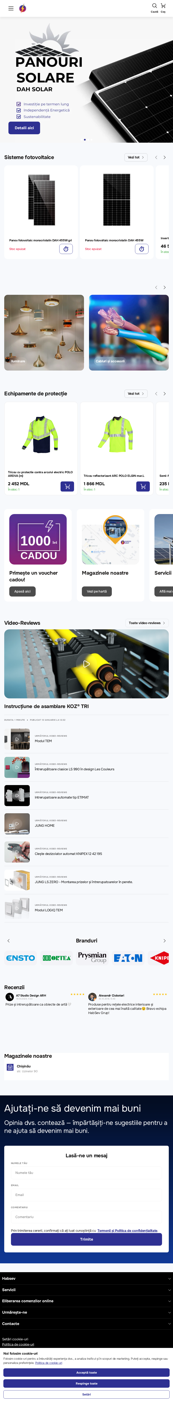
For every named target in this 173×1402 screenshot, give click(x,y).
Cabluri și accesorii (110, 361)
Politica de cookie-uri (18, 1344)
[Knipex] (128, 958)
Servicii (9, 1290)
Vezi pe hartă (97, 591)
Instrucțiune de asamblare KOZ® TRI (46, 706)
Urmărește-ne (14, 1312)
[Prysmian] (56, 958)
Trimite (86, 1239)
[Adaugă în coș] (66, 249)
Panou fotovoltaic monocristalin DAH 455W (114, 240)
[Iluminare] (44, 333)
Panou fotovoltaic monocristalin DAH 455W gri (40, 240)
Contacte (10, 1324)
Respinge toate (86, 1383)
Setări (86, 1394)
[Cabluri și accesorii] (129, 333)
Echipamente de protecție (35, 393)
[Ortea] (20, 958)
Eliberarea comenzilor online (27, 1301)
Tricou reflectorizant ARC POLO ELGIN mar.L (114, 476)
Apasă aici (22, 591)
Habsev (8, 1278)
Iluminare (18, 361)
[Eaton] (92, 958)
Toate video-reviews (145, 623)
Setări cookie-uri (15, 1339)
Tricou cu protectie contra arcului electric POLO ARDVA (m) (40, 474)
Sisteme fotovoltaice (29, 157)
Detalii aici (24, 128)
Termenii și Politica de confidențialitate (127, 1230)
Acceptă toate (86, 1372)
